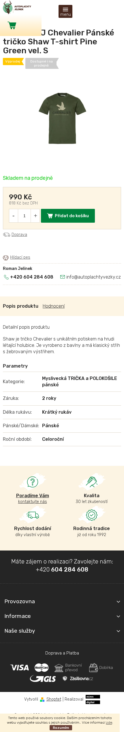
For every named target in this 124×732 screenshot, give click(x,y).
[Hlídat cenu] (16, 257)
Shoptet (53, 699)
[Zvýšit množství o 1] (35, 215)
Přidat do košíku (72, 215)
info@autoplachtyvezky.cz (93, 277)
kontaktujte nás (32, 498)
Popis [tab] (9, 306)
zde (109, 722)
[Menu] (65, 11)
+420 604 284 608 (31, 277)
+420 (62, 569)
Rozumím (61, 728)
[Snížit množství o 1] (13, 215)
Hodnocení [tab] (54, 306)
